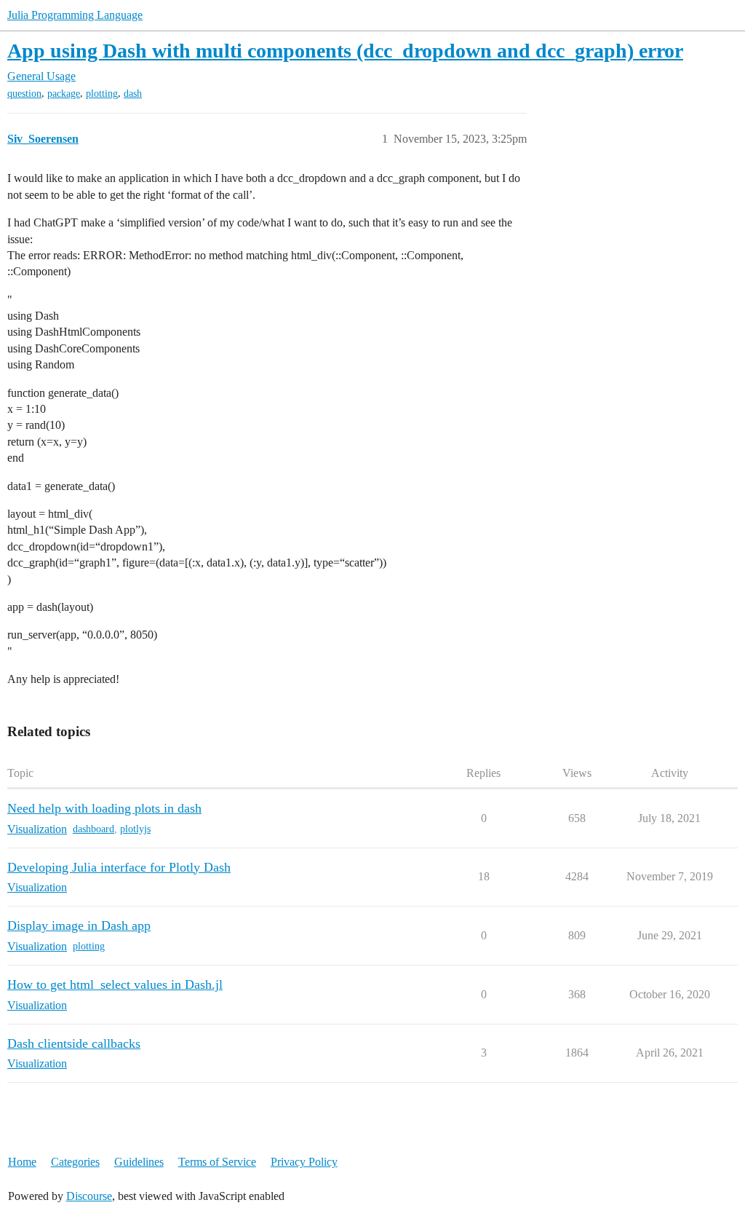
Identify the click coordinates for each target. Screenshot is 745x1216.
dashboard (93, 829)
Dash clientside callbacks (73, 1043)
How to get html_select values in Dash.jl (115, 984)
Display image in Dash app (79, 925)
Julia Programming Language (75, 15)
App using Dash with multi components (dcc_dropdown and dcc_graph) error (345, 50)
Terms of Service (217, 1162)
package (63, 93)
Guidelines (139, 1162)
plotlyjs (135, 829)
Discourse (89, 1196)
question (24, 93)
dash (133, 93)
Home (22, 1162)
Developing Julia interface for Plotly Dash (119, 867)
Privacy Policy (304, 1162)
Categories (75, 1162)
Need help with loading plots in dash (104, 808)
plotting (102, 93)
